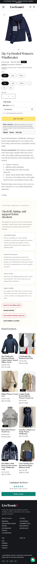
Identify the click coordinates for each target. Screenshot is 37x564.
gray (13, 75)
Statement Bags (25, 523)
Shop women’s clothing (12, 321)
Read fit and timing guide (12, 305)
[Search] (30, 7)
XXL (5, 83)
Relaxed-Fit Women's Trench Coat (8, 431)
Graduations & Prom (9, 523)
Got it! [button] (31, 560)
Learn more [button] (22, 561)
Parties (4, 526)
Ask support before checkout (14, 315)
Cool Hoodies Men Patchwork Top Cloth (26, 357)
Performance (6, 528)
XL (11, 88)
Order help (19, 132)
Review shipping (9, 310)
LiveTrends (17, 7)
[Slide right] (23, 49)
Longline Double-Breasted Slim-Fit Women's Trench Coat (26, 396)
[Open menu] (3, 7)
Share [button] (5, 195)
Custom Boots (6, 533)
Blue (5, 75)
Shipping (4, 64)
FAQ (3, 541)
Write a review (18, 494)
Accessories (24, 521)
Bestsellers (24, 528)
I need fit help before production (13, 113)
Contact (4, 548)
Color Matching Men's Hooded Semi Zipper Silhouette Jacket (26, 465)
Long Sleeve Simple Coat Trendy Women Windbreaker (27, 432)
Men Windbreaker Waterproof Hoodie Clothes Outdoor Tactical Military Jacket (9, 359)
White (21, 75)
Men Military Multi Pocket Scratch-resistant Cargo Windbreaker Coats (9, 466)
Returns (11, 132)
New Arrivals (24, 526)
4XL (13, 83)
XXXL (22, 83)
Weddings (5, 521)
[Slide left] (14, 49)
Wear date (8, 105)
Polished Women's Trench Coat (9, 395)
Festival (4, 530)
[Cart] (34, 7)
